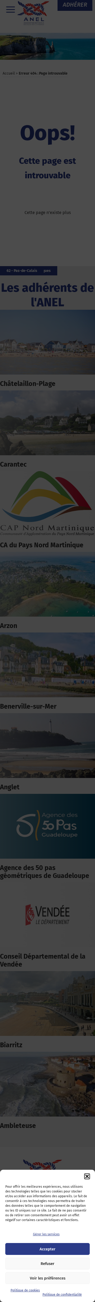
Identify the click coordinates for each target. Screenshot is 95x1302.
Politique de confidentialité (62, 1294)
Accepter (47, 1249)
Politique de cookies (25, 1290)
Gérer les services (46, 1234)
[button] (87, 1176)
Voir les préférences (47, 1278)
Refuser (47, 1263)
